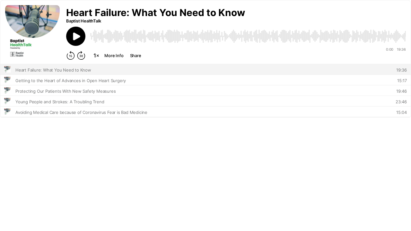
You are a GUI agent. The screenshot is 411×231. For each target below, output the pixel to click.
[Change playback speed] (96, 55)
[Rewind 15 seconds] (70, 55)
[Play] (75, 36)
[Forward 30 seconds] (81, 55)
